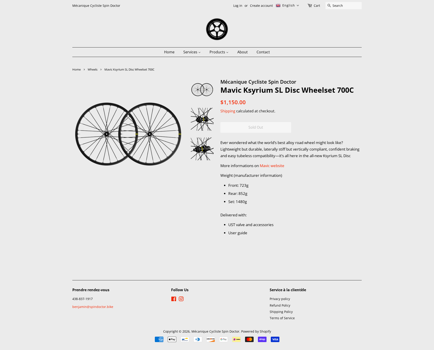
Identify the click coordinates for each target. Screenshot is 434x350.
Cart (317, 5)
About (242, 52)
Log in (237, 5)
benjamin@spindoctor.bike (92, 307)
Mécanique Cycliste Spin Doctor (215, 331)
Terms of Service (282, 318)
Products (218, 52)
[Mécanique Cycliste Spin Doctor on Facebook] (173, 300)
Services (190, 52)
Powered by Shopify (256, 331)
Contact (263, 52)
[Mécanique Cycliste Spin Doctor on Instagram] (181, 300)
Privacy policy (280, 299)
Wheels (92, 69)
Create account (261, 5)
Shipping (227, 111)
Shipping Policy (281, 312)
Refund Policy (280, 305)
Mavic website (272, 165)
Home (169, 52)
